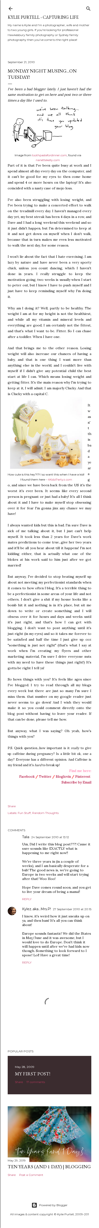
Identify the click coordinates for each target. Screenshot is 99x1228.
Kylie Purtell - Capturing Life (43, 17)
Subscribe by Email (76, 782)
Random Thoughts (45, 813)
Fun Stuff (24, 813)
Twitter (45, 776)
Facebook (27, 776)
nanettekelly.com (48, 160)
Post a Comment (31, 1175)
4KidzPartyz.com (60, 479)
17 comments (35, 1082)
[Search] (88, 7)
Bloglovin (63, 776)
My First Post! (32, 1074)
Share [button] (12, 806)
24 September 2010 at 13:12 (50, 837)
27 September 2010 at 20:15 (72, 909)
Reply (26, 899)
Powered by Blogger (53, 1205)
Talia (25, 837)
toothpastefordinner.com (49, 155)
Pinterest (82, 776)
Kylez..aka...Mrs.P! (36, 909)
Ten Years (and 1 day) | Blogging (49, 1166)
